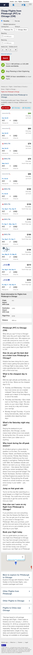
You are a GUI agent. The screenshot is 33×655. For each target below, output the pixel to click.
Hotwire (5, 1)
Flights (20, 1)
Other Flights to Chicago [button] (13, 600)
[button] (16, 563)
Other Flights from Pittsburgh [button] (11, 592)
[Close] (22, 557)
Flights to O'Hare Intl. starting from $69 (16, 559)
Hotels (12, 1)
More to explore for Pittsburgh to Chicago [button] (16, 576)
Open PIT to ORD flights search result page (16, 118)
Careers (20, 642)
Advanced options (6, 54)
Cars (16, 1)
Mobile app (4, 642)
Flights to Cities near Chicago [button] (12, 609)
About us (12, 642)
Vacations (26, 1)
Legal (26, 642)
